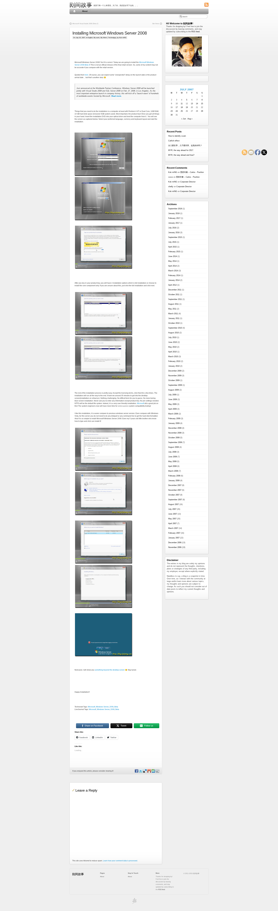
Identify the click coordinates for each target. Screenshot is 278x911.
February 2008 (174, 476)
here (86, 75)
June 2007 (172, 514)
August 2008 (173, 447)
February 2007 (174, 533)
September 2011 (175, 299)
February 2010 (174, 361)
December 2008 (174, 428)
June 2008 (172, 457)
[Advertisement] (127, 52)
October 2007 (174, 495)
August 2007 (173, 504)
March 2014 (173, 271)
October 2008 (174, 437)
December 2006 (174, 542)
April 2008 (172, 466)
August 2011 (173, 304)
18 (182, 107)
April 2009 (172, 409)
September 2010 (175, 328)
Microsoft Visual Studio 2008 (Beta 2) (85, 23)
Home (74, 11)
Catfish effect (174, 141)
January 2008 (174, 480)
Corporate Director (187, 182)
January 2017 (174, 223)
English (90, 37)
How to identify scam (177, 136)
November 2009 (174, 375)
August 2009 (173, 390)
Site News (155, 23)
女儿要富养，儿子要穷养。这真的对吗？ (185, 145)
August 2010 (173, 333)
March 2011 (173, 313)
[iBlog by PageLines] (134, 902)
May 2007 (172, 519)
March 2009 (173, 414)
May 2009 (172, 404)
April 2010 (172, 352)
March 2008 (173, 471)
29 (202, 111)
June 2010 (172, 342)
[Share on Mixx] (149, 772)
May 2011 (172, 309)
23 (172, 111)
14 (197, 103)
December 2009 (174, 371)
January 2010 (174, 366)
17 (177, 107)
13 (192, 103)
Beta (116, 707)
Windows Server (102, 707)
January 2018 (174, 213)
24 (177, 111)
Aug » (190, 119)
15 (202, 103)
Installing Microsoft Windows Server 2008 (109, 33)
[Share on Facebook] (136, 772)
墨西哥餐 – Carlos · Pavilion (192, 172)
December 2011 (174, 290)
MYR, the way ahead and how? (181, 155)
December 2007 (174, 485)
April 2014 (172, 266)
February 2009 (174, 418)
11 (182, 103)
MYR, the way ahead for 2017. (181, 150)
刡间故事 (81, 5)
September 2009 (175, 385)
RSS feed (195, 31)
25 (182, 111)
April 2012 (172, 285)
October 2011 (173, 294)
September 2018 (175, 209)
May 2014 (172, 261)
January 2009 (174, 423)
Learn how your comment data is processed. (120, 861)
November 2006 (174, 547)
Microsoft (140, 403)
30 (172, 115)
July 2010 (172, 337)
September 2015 (175, 237)
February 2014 (174, 275)
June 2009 (172, 399)
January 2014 (174, 280)
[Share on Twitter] (140, 772)
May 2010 (172, 347)
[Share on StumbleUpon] (153, 772)
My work (97, 37)
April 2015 (172, 247)
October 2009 (174, 380)
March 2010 (173, 356)
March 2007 (173, 528)
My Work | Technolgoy (108, 37)
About (84, 11)
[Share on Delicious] (145, 772)
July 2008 (172, 452)
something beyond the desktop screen (110, 670)
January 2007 (174, 538)
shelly (170, 186)
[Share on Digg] (157, 772)
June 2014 (172, 256)
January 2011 (173, 318)
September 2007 (175, 499)
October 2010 (174, 323)
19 (187, 107)
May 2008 (172, 461)
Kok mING (172, 172)
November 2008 (174, 433)
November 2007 (174, 490)
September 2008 (175, 442)
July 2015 (172, 242)
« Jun (183, 119)
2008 (111, 707)
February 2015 (174, 251)
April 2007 (172, 523)
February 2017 (174, 218)
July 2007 (172, 509)
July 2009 (172, 395)
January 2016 (174, 232)
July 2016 (172, 228)
